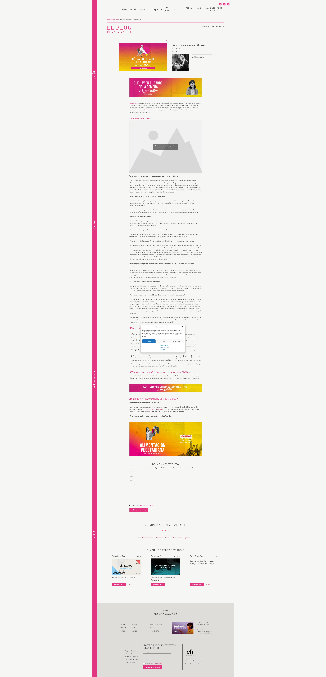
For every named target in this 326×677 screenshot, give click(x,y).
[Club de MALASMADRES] (166, 10)
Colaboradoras (218, 27)
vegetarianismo (188, 538)
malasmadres (111, 19)
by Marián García (158, 556)
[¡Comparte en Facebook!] (162, 530)
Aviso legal (162, 349)
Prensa (153, 628)
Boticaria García (151, 409)
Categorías (204, 27)
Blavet (199, 664)
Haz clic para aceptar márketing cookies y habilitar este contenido (165, 146)
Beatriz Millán (133, 103)
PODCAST (189, 8)
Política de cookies (164, 345)
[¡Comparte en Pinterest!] (168, 530)
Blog (199, 8)
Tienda (142, 9)
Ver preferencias (177, 341)
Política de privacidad (164, 347)
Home (124, 9)
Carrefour (147, 110)
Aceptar (149, 341)
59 (206, 584)
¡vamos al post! (119, 584)
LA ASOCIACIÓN (156, 624)
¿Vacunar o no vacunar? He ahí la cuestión (164, 578)
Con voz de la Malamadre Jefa (203, 623)
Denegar (163, 341)
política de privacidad (156, 663)
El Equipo (135, 624)
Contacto (154, 631)
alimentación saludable (163, 538)
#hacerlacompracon (148, 538)
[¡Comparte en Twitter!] (165, 530)
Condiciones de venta (131, 659)
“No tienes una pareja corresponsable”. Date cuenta (204, 633)
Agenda (135, 631)
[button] (183, 327)
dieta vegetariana (177, 538)
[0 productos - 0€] (228, 4)
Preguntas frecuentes (131, 651)
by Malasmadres (198, 57)
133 (168, 584)
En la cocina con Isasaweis (123, 577)
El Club (133, 9)
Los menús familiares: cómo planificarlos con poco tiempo (202, 562)
